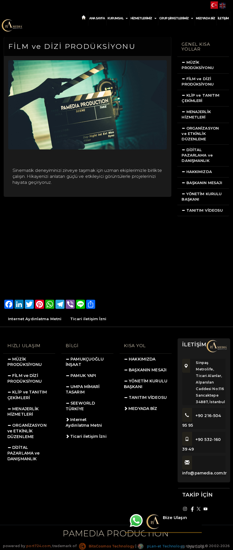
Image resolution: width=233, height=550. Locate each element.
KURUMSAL (115, 18)
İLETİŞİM (223, 18)
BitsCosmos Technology (111, 546)
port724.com (38, 546)
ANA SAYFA (97, 18)
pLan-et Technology (165, 546)
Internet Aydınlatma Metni (34, 318)
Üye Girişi (195, 547)
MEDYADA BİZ (205, 18)
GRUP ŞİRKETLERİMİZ (174, 18)
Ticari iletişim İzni (88, 318)
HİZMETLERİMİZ (141, 18)
